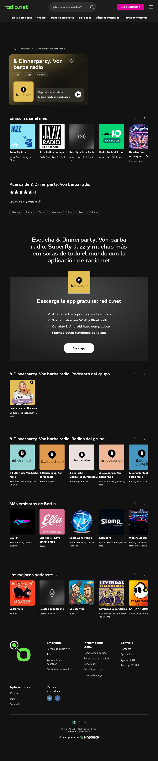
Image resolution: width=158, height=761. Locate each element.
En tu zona (85, 17)
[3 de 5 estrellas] (21, 192)
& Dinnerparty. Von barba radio (54, 97)
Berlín (29, 212)
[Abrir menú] (151, 7)
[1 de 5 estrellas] (11, 192)
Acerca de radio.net (58, 649)
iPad (12, 698)
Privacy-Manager (94, 675)
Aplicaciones (128, 654)
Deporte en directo (62, 17)
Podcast (41, 17)
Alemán (16, 212)
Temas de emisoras (136, 17)
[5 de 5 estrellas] (30, 192)
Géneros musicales (107, 17)
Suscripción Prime (131, 665)
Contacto (126, 649)
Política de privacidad (96, 658)
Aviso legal (90, 664)
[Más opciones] (81, 61)
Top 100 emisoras (21, 17)
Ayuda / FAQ (128, 660)
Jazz (28, 75)
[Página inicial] (15, 48)
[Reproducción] (78, 94)
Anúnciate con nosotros (55, 662)
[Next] (144, 117)
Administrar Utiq (93, 669)
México (81, 722)
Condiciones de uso (95, 653)
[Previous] (135, 117)
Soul (17, 75)
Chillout (41, 75)
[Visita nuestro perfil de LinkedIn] (49, 698)
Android (14, 704)
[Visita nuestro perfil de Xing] (57, 698)
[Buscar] (92, 7)
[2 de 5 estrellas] (16, 192)
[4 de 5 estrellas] (25, 192)
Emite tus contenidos (59, 669)
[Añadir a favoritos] (71, 61)
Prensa (51, 654)
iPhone (14, 693)
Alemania (56, 212)
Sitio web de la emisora (23, 202)
